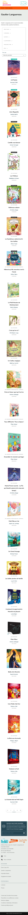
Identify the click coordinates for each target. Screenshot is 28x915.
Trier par (4, 52)
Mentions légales (5, 900)
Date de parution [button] (7, 55)
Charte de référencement (7, 905)
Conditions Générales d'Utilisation (9, 902)
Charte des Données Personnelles (9, 895)
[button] (7, 29)
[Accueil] (7, 3)
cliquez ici (21, 829)
